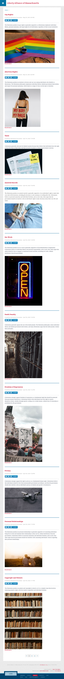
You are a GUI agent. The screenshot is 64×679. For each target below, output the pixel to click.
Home (6, 10)
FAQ (26, 677)
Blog (21, 677)
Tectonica (58, 670)
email (58, 669)
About (35, 675)
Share (15, 20)
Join (47, 675)
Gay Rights (9, 14)
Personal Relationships (14, 521)
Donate (43, 677)
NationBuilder (44, 670)
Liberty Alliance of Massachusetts (23, 3)
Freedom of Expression (14, 387)
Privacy (8, 471)
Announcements (34, 677)
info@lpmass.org (43, 664)
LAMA (11, 674)
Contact (41, 675)
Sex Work (8, 237)
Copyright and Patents (13, 578)
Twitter (54, 669)
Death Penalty (10, 314)
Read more (8, 63)
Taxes (7, 136)
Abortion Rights (11, 72)
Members (22, 675)
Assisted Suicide (11, 183)
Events (29, 675)
